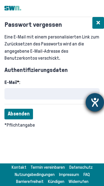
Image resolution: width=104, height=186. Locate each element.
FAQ (86, 174)
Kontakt (18, 167)
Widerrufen (78, 181)
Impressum (69, 174)
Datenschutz (81, 167)
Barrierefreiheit (30, 181)
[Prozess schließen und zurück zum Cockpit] (98, 23)
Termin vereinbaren (48, 167)
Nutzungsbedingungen (34, 174)
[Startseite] (13, 8)
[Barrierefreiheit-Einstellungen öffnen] (95, 102)
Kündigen (56, 181)
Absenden (19, 114)
